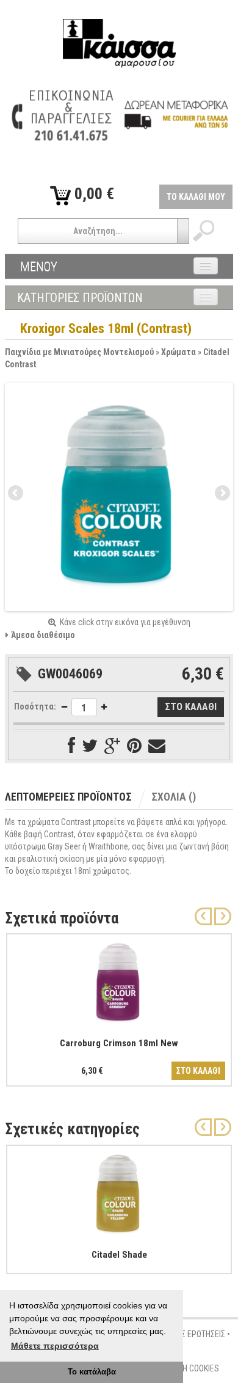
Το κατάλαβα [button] (92, 1372)
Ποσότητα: (35, 706)
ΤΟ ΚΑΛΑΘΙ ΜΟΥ (196, 197)
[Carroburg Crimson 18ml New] (119, 980)
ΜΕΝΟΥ (38, 266)
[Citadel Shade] (119, 1192)
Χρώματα (178, 352)
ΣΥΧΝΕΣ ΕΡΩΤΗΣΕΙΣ (192, 1334)
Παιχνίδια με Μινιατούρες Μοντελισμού (79, 352)
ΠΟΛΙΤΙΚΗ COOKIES (187, 1368)
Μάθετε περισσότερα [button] (55, 1346)
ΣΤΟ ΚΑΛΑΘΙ (198, 1071)
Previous (16, 494)
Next (221, 494)
